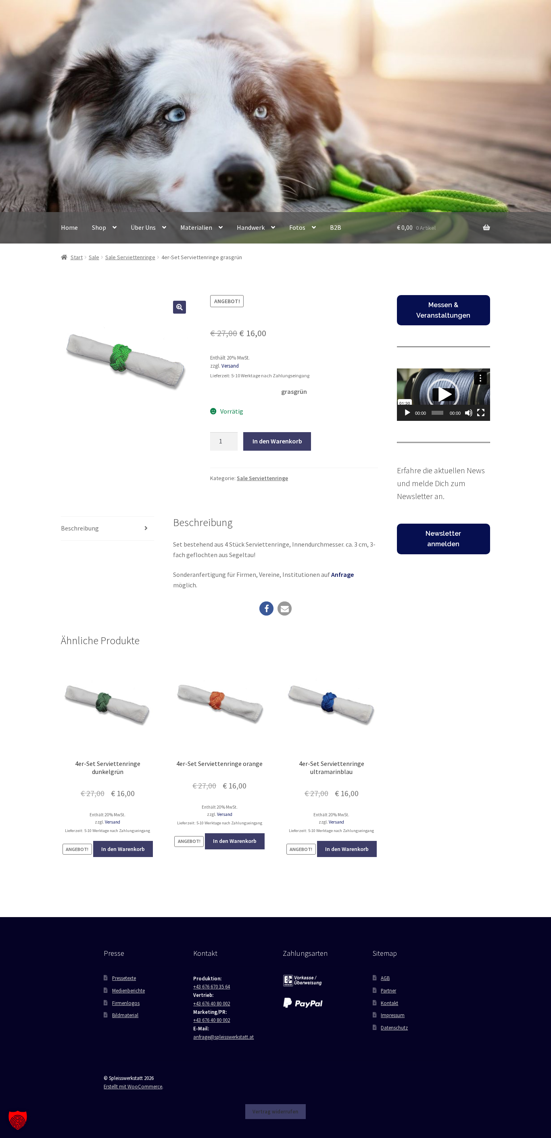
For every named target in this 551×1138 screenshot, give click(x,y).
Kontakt (389, 1003)
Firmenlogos (126, 1003)
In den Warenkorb (277, 441)
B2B (335, 227)
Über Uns (143, 227)
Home (69, 227)
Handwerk (251, 227)
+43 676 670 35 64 (211, 986)
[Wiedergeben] (407, 413)
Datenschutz (394, 1027)
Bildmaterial (125, 1015)
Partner (388, 990)
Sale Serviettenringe (130, 257)
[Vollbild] (481, 413)
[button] (179, 307)
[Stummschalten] (469, 413)
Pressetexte (124, 978)
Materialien (196, 227)
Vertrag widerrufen (275, 1111)
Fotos (297, 227)
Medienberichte (128, 990)
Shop (99, 227)
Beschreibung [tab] (80, 528)
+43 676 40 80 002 (211, 1003)
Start (77, 257)
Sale (94, 257)
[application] (443, 394)
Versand (230, 365)
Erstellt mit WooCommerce (133, 1086)
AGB (385, 978)
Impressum (393, 1015)
